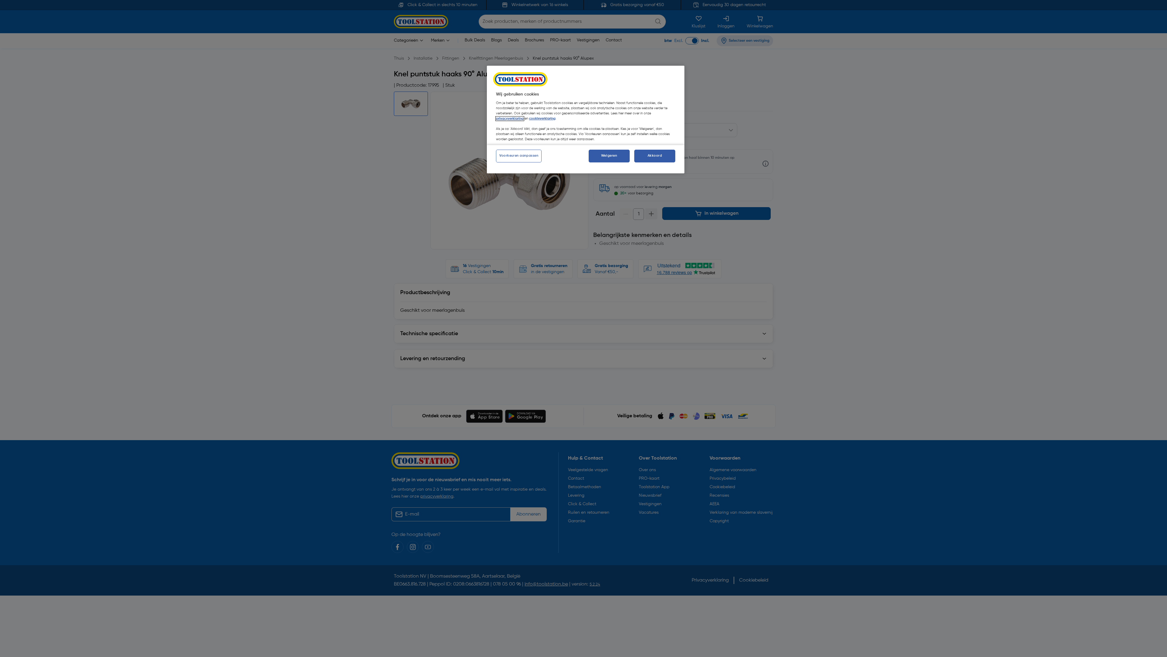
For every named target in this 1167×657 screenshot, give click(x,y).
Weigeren (609, 156)
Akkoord (655, 156)
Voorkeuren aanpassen (518, 156)
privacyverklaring (510, 118)
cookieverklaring (542, 118)
